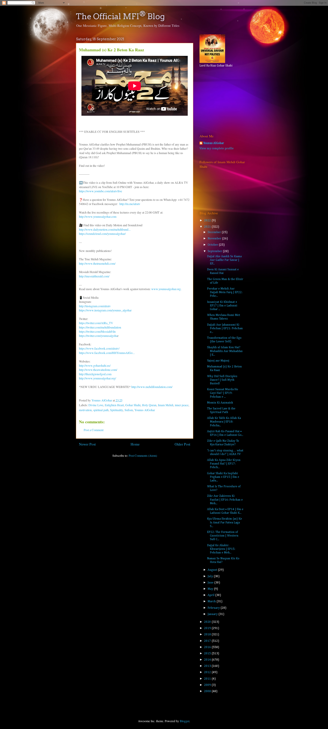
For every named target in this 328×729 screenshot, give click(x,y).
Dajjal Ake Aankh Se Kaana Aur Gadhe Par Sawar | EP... (224, 260)
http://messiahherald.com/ (94, 276)
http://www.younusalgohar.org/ (97, 378)
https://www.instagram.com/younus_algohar (105, 310)
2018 (208, 634)
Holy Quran (149, 405)
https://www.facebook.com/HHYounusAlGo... (107, 353)
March (212, 601)
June (211, 582)
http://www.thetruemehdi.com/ (97, 263)
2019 (208, 628)
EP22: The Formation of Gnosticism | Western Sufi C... (222, 536)
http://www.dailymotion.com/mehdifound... (105, 229)
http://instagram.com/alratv (95, 306)
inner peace (181, 405)
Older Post (182, 444)
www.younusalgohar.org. (166, 289)
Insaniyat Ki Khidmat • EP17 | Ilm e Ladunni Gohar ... (222, 306)
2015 (208, 653)
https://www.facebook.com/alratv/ (99, 348)
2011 (208, 678)
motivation (85, 410)
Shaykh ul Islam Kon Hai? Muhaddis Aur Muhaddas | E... (225, 351)
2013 (208, 666)
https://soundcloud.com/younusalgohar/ (103, 234)
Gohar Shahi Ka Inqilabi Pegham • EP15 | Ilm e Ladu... (223, 477)
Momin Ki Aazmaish (220, 402)
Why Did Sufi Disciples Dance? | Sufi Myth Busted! (222, 380)
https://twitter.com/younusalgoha (98, 336)
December (215, 232)
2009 (208, 685)
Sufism (129, 410)
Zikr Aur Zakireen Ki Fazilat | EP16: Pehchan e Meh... (225, 500)
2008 (208, 691)
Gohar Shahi (132, 405)
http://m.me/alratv (129, 204)
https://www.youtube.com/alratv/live (100, 191)
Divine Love (95, 405)
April (211, 595)
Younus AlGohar (144, 410)
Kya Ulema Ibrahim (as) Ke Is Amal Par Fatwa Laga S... (224, 522)
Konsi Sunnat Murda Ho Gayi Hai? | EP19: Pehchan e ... (222, 393)
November (215, 238)
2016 (208, 647)
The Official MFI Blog (120, 16)
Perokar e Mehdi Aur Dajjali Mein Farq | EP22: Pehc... (224, 292)
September (215, 251)
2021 (208, 226)
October (213, 244)
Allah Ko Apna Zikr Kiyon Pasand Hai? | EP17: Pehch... (223, 464)
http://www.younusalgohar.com (97, 216)
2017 (208, 641)
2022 (208, 220)
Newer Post (87, 444)
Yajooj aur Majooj (218, 360)
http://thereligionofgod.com (95, 374)
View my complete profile (216, 148)
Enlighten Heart (114, 405)
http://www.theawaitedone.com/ (98, 370)
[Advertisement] (223, 99)
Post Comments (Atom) (143, 456)
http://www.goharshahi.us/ (94, 365)
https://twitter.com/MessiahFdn (97, 331)
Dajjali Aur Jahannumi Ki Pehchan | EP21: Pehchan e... (225, 328)
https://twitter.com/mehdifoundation (100, 327)
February (214, 607)
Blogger (184, 721)
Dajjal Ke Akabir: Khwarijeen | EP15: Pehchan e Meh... (221, 549)
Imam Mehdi (165, 405)
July (211, 576)
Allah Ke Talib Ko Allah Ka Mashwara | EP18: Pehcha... (224, 422)
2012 (208, 672)
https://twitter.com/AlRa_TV (96, 323)
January (213, 614)
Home (135, 444)
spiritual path (101, 410)
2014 (208, 659)
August (213, 569)
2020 (208, 622)
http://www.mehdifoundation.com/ (151, 387)
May (211, 588)
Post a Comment (93, 430)
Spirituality (116, 410)
